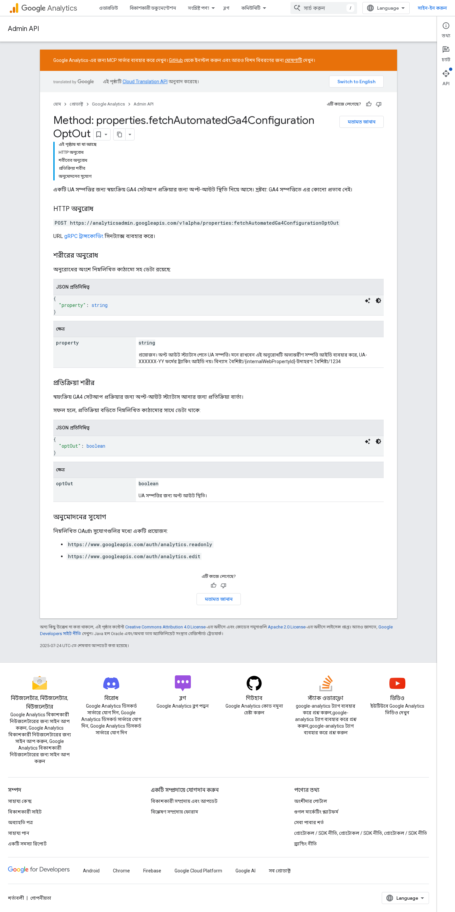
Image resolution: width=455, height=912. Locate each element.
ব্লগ (226, 8)
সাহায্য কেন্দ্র (20, 801)
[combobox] (323, 8)
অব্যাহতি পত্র (20, 822)
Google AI (245, 870)
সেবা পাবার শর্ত (309, 822)
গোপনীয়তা (40, 898)
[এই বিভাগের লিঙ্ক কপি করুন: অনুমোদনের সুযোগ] (112, 518)
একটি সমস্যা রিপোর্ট (27, 843)
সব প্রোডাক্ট (279, 870)
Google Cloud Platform (198, 870)
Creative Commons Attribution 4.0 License (165, 626)
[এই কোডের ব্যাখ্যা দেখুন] (367, 300)
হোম (57, 104)
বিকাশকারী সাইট (25, 811)
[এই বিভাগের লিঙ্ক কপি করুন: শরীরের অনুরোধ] (104, 256)
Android (91, 870)
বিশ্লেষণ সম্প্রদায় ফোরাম (174, 811)
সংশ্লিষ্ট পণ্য (198, 8)
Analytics (62, 8)
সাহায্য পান (18, 833)
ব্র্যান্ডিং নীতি (305, 843)
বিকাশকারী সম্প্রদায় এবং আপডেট (184, 801)
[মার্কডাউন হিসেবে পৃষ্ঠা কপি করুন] (120, 134)
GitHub (176, 60)
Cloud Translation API (145, 81)
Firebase (152, 870)
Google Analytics (108, 104)
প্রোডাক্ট (76, 104)
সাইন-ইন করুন (432, 8)
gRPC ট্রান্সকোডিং (83, 236)
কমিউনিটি (250, 8)
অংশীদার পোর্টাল (310, 801)
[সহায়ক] (369, 104)
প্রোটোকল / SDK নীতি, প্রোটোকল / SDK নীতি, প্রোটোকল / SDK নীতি (360, 833)
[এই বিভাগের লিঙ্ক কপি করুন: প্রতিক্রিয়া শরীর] (103, 383)
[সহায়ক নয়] (379, 104)
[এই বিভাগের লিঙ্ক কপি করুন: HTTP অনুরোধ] (100, 209)
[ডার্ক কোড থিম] (378, 300)
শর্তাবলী (16, 898)
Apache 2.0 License (286, 626)
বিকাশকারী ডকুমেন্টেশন (153, 8)
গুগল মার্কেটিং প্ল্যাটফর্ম (316, 811)
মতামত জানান (361, 122)
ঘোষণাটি (293, 60)
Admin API (23, 29)
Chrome (121, 870)
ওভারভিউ (108, 8)
